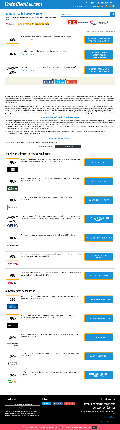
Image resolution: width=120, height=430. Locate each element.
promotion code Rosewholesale (99, 40)
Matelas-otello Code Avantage (98, 219)
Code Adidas (99, 337)
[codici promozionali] (113, 6)
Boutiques (103, 2)
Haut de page (107, 421)
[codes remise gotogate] (83, 22)
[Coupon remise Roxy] (12, 207)
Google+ (72, 82)
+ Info (47, 17)
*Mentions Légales (109, 417)
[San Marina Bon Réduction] (12, 245)
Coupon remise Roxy (99, 200)
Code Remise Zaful (99, 356)
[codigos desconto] (109, 6)
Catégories (91, 2)
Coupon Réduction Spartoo (99, 257)
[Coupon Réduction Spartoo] (12, 264)
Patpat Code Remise (99, 275)
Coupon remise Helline (99, 299)
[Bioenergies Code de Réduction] (12, 382)
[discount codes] (102, 6)
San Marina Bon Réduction (99, 238)
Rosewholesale (68, 147)
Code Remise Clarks (99, 181)
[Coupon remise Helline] (12, 306)
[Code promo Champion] (12, 325)
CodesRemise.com (23, 4)
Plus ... (112, 2)
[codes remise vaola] (93, 22)
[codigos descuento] (106, 6)
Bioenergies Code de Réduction (98, 375)
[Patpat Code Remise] (12, 283)
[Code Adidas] (12, 344)
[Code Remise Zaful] (12, 363)
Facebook (49, 82)
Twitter (47, 403)
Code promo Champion (99, 318)
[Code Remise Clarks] (12, 188)
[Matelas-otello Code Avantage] (12, 226)
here (59, 427)
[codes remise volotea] (104, 22)
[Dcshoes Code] (12, 169)
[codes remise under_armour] (72, 22)
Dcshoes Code (99, 162)
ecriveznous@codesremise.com (23, 404)
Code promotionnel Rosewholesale (99, 55)
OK (94, 427)
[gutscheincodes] (98, 6)
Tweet (61, 82)
